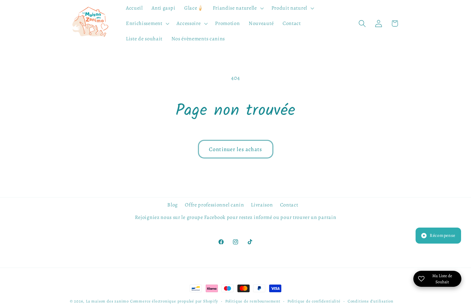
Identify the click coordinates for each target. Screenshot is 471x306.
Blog (172, 204)
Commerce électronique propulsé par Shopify (174, 301)
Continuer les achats (235, 149)
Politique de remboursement (252, 301)
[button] (237, 8)
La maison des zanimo (107, 301)
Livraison (262, 204)
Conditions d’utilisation (370, 301)
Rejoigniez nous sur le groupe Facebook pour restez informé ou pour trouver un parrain (235, 217)
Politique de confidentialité (314, 301)
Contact (289, 204)
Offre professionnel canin (214, 204)
